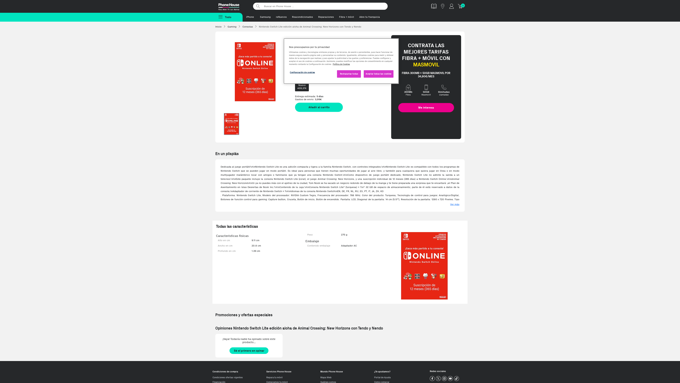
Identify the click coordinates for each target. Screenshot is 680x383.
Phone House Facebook (432, 378)
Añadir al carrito (319, 107)
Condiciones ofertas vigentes (227, 377)
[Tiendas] (442, 6)
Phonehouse (232, 6)
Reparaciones (326, 16)
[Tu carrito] (460, 6)
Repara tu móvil (274, 377)
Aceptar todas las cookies (379, 74)
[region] (341, 61)
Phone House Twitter (438, 378)
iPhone (250, 16)
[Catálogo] (433, 6)
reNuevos (281, 16)
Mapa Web (326, 377)
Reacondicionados (302, 16)
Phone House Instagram (444, 378)
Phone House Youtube (450, 378)
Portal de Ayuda (382, 377)
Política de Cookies (341, 64)
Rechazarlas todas (349, 74)
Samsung (265, 16)
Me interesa (426, 107)
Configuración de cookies (302, 72)
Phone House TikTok (456, 378)
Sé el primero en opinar (249, 350)
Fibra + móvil (346, 16)
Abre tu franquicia (369, 16)
